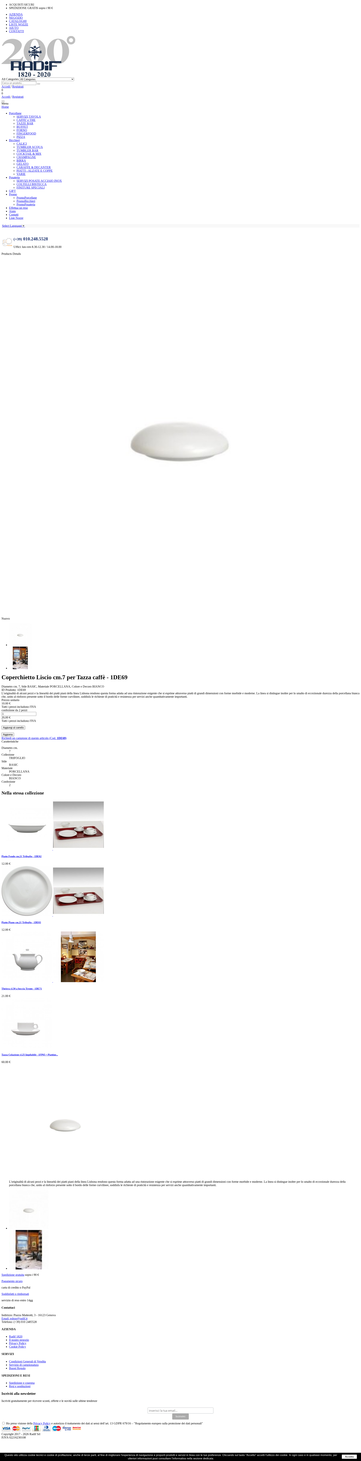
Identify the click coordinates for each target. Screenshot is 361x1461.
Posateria (14, 177)
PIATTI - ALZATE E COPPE (35, 170)
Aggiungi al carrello (13, 727)
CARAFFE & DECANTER (34, 167)
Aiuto (12, 211)
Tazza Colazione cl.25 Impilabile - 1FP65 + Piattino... (30, 1054)
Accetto (349, 1456)
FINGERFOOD (26, 133)
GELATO (23, 164)
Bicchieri (14, 140)
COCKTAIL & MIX (29, 153)
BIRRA (21, 160)
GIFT (12, 191)
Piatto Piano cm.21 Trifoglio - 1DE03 (21, 922)
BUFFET (22, 126)
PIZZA (21, 136)
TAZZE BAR (25, 123)
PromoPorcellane (27, 197)
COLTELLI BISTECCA (32, 184)
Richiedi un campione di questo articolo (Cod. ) (34, 738)
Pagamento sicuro (12, 1281)
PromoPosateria (26, 204)
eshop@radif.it (14, 1318)
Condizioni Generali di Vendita (27, 1361)
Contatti (13, 214)
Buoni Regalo (17, 1368)
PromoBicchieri (26, 201)
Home (5, 106)
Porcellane (15, 113)
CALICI (22, 143)
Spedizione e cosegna (22, 1382)
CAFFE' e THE (26, 120)
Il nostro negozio (19, 1339)
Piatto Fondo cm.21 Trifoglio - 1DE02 (22, 856)
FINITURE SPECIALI (31, 187)
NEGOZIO (16, 17)
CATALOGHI (18, 21)
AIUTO (14, 27)
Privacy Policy (17, 1343)
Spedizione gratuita (13, 1274)
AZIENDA (16, 14)
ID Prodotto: (9, 689)
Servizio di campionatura (24, 1364)
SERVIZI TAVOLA (29, 116)
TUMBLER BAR (27, 150)
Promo (13, 194)
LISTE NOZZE (18, 24)
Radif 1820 (15, 1336)
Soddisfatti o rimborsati (15, 1293)
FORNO (22, 130)
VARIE (21, 174)
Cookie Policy (17, 1346)
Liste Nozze (16, 218)
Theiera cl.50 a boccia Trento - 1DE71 (22, 988)
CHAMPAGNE (26, 157)
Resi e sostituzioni (19, 1386)
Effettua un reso (18, 207)
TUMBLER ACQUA (30, 147)
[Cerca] (38, 83)
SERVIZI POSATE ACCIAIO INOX (39, 180)
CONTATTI (16, 31)
